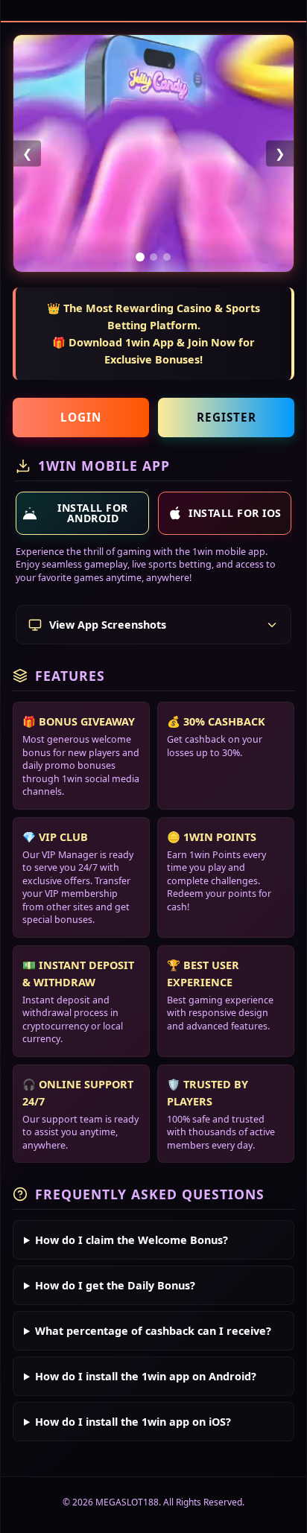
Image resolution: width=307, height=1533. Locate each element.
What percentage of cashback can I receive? (153, 1331)
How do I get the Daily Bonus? (115, 1285)
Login (80, 417)
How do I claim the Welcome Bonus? (131, 1240)
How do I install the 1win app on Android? (145, 1376)
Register (226, 417)
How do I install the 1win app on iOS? (133, 1422)
